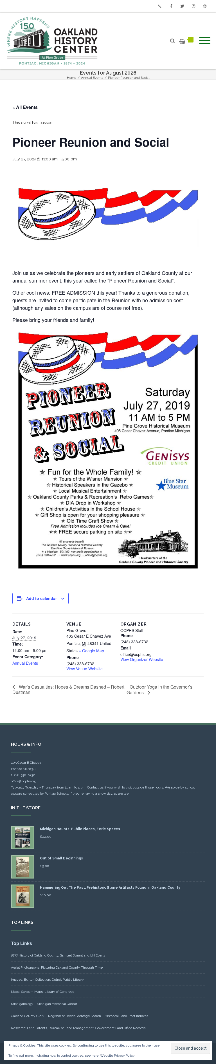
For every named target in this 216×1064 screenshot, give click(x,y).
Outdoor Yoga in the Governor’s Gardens (159, 690)
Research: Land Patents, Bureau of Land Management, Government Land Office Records (78, 1028)
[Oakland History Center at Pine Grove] (53, 41)
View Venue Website (84, 668)
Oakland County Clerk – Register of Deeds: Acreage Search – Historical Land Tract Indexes (79, 1016)
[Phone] (159, 6)
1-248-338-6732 (23, 775)
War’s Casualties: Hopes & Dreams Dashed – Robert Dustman (68, 689)
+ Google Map (91, 650)
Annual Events (25, 663)
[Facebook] (171, 6)
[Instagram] (193, 6)
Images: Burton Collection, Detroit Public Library (47, 980)
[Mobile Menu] (204, 40)
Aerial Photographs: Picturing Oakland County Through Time (57, 967)
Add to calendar (41, 598)
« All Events (25, 107)
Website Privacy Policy (117, 1056)
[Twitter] (182, 6)
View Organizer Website (141, 659)
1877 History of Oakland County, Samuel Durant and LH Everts (58, 955)
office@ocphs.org (23, 781)
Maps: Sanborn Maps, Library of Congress (42, 992)
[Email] (204, 6)
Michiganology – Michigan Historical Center (44, 1004)
